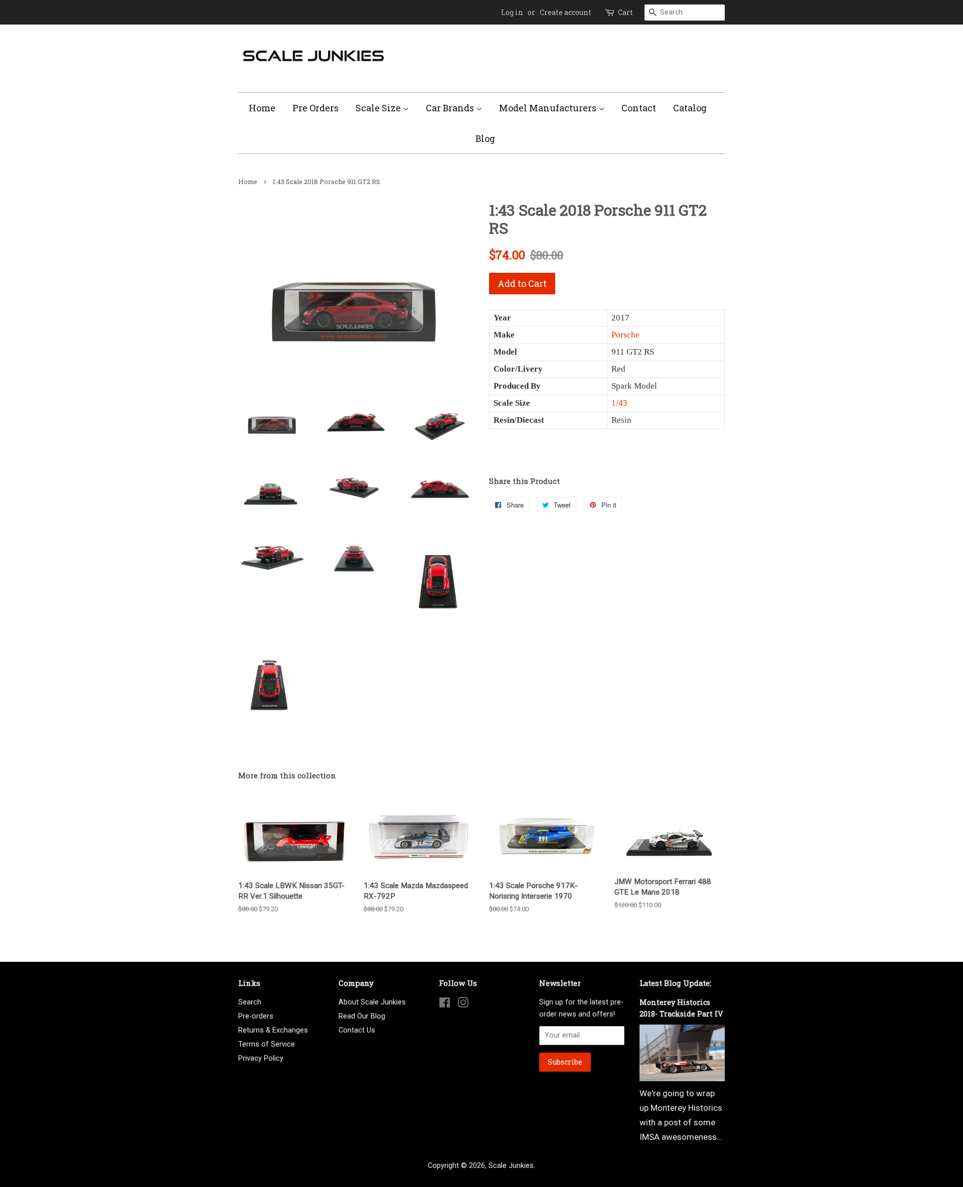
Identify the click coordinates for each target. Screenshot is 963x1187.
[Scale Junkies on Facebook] (444, 1004)
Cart (625, 12)
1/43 (619, 403)
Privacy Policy (260, 1058)
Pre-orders (255, 1016)
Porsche (625, 335)
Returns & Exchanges (273, 1030)
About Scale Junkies (372, 1002)
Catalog (690, 108)
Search (249, 1002)
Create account (565, 12)
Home (262, 108)
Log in (512, 12)
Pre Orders (315, 108)
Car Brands (451, 108)
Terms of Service (266, 1044)
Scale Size (379, 108)
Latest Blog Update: (675, 983)
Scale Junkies (511, 1165)
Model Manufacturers (548, 108)
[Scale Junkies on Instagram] (462, 1004)
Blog (485, 138)
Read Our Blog (362, 1016)
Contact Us (357, 1030)
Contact (638, 108)
